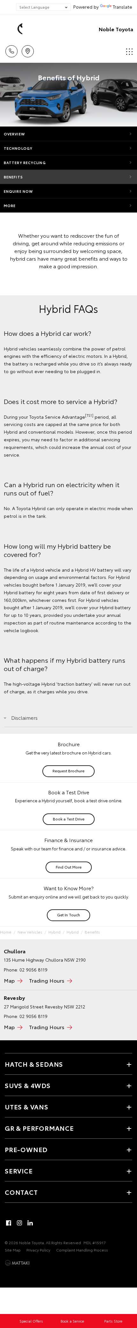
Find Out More (69, 867)
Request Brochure (68, 770)
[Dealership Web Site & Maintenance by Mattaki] (17, 1263)
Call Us (11, 49)
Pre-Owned (26, 1149)
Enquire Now (18, 191)
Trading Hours (46, 980)
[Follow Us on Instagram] (19, 1222)
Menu (128, 49)
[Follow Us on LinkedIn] (30, 1222)
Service (19, 1170)
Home (5, 932)
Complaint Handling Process (82, 1249)
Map (9, 980)
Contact (21, 1191)
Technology (18, 148)
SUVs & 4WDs (28, 1085)
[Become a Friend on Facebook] (8, 1222)
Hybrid (54, 932)
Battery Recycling (25, 162)
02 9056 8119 (33, 969)
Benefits (13, 176)
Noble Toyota (116, 29)
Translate (122, 7)
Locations (27, 49)
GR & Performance (39, 1127)
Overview (14, 133)
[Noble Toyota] (14, 29)
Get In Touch (68, 914)
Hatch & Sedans (34, 1063)
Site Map (13, 1249)
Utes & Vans (26, 1106)
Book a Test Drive (68, 818)
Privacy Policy (38, 1249)
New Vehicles (30, 932)
